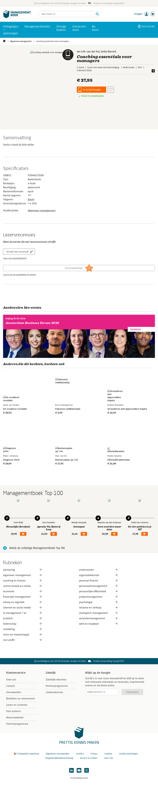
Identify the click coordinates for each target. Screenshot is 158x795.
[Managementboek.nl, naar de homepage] (17, 17)
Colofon (80, 753)
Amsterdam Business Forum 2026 (32, 323)
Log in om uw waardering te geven (19, 274)
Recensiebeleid (14, 717)
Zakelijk (51, 672)
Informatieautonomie (118, 459)
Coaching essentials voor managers (52, 41)
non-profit (9, 639)
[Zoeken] (97, 14)
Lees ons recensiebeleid (14, 258)
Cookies (108, 753)
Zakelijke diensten (56, 679)
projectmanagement (90, 596)
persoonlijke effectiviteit (92, 591)
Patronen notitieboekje (67, 409)
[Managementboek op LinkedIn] (71, 770)
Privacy (94, 753)
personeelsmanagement (93, 586)
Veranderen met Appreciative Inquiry (127, 409)
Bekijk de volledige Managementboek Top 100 (37, 548)
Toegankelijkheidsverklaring (59, 758)
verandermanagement (92, 618)
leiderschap (9, 623)
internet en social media (17, 607)
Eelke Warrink (108, 51)
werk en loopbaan (89, 623)
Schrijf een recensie (17, 251)
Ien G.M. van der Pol (88, 51)
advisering (9, 569)
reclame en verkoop (90, 607)
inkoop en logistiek (13, 602)
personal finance (88, 580)
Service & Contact (88, 758)
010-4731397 (148, 26)
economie (8, 591)
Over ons (11, 679)
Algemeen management (20, 41)
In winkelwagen (92, 89)
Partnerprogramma (17, 723)
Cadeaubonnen (54, 692)
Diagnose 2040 (11, 459)
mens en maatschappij (16, 634)
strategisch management (93, 613)
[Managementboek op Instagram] (86, 770)
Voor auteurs (13, 711)
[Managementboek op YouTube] (79, 770)
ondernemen (86, 569)
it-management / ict (14, 613)
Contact (10, 685)
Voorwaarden (13, 692)
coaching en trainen (14, 580)
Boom (31, 199)
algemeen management (17, 575)
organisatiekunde (89, 575)
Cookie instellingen (128, 753)
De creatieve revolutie (15, 409)
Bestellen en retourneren (20, 698)
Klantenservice (16, 672)
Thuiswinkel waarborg (28, 753)
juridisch (8, 618)
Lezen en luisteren (16, 704)
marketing (9, 629)
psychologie (85, 602)
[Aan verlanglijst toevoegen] (111, 90)
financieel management (17, 596)
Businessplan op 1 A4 (66, 459)
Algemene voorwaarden (57, 753)
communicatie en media (17, 586)
